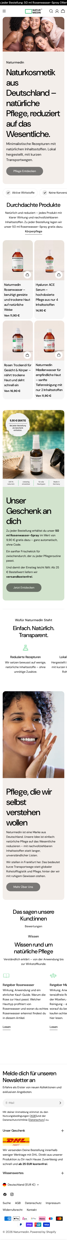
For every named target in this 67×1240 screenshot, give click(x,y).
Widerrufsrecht (13, 1210)
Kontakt (32, 1210)
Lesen (7, 1027)
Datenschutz (36, 1119)
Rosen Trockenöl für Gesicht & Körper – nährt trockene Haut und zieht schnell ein (17, 375)
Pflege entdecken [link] (24, 171)
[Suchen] (51, 11)
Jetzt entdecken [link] (23, 587)
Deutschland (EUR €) (21, 1185)
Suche (7, 1203)
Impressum (53, 1203)
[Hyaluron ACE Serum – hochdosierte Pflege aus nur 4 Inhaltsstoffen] (49, 260)
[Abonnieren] (60, 1103)
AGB (33, 1116)
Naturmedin (21, 1232)
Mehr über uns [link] (23, 887)
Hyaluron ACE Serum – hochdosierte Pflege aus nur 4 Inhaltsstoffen (47, 295)
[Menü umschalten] (4, 11)
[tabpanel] (33, 319)
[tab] (33, 231)
